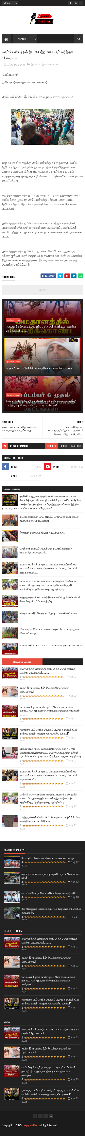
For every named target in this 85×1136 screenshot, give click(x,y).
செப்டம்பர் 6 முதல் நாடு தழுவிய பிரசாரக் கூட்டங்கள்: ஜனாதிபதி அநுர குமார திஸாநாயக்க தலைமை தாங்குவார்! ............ (41, 403)
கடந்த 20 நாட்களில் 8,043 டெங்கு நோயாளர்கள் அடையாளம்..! (40, 368)
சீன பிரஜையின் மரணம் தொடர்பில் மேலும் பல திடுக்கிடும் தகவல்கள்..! (51, 910)
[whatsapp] (81, 3)
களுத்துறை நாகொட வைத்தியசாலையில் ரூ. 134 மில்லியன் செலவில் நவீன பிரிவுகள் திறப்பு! (50, 599)
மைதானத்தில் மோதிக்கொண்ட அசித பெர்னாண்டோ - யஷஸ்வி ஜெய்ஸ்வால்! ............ (41, 328)
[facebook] (70, 3)
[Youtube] (40, 1116)
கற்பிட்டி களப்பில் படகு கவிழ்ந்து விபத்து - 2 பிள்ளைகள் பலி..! (50, 876)
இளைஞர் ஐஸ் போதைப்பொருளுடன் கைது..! (42, 532)
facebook (76, 445)
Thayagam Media (30, 1125)
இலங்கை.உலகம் (50, 64)
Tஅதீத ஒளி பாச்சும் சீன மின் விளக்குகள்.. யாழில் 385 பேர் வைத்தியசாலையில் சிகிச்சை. (50, 819)
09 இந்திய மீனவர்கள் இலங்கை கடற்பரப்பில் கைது (48, 858)
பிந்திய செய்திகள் (22, 661)
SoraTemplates (28, 1131)
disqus (63, 445)
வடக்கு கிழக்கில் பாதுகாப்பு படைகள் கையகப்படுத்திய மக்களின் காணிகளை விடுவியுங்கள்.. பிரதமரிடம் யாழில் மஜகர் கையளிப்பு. (48, 568)
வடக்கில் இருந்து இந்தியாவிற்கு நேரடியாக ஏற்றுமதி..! (49, 893)
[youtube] (76, 3)
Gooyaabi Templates (61, 1131)
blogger (51, 445)
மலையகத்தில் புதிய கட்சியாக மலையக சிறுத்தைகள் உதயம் (51, 645)
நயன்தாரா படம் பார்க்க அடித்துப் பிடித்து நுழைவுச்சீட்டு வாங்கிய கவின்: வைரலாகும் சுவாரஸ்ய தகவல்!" (48, 731)
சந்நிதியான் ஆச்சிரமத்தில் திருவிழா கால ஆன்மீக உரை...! (49, 613)
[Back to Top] (51, 1116)
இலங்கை (36, 64)
